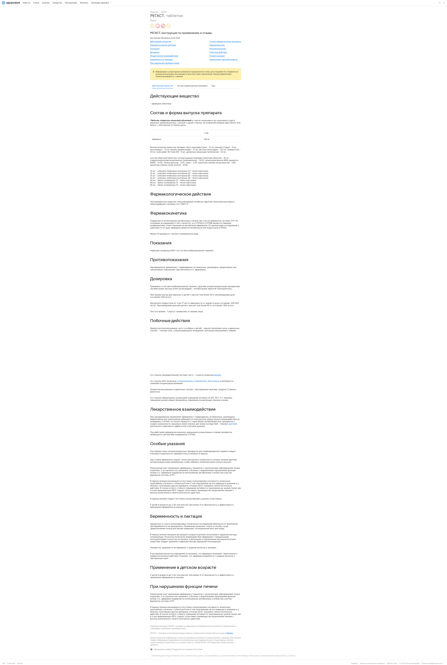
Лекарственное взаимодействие (164, 56)
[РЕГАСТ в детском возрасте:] (163, 26)
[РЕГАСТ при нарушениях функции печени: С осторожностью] (168, 26)
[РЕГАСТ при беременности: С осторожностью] (152, 26)
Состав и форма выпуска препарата (225, 42)
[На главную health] (12, 3)
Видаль (230, 633)
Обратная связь (392, 663)
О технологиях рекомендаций (409, 663)
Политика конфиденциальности (432, 663)
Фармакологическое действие (163, 45)
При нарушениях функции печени (164, 63)
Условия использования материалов (372, 663)
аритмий (233, 424)
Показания (154, 49)
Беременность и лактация (161, 60)
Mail (3, 663)
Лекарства (154, 12)
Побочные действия (218, 52)
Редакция (354, 663)
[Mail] (3, 3)
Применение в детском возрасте (223, 60)
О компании (11, 663)
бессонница (213, 381)
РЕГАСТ (164, 12)
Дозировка (154, 52)
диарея (217, 375)
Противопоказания (217, 49)
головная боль (200, 381)
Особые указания (217, 56)
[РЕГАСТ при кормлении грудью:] (158, 26)
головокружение (185, 381)
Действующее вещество (160, 42)
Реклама (20, 663)
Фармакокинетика (217, 45)
